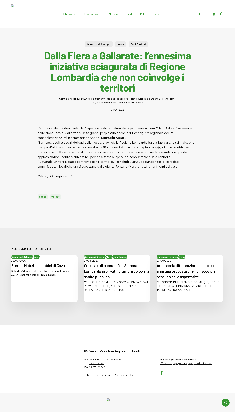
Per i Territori (138, 44)
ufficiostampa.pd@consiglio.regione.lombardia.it (186, 363)
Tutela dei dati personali (97, 375)
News (121, 44)
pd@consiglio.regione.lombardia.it (178, 359)
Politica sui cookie (123, 375)
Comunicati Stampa (98, 44)
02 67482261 (96, 363)
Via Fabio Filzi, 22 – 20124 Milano (102, 359)
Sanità (43, 196)
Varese (55, 196)
